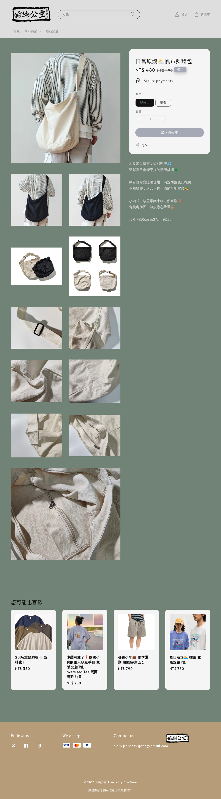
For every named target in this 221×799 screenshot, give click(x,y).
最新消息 (52, 31)
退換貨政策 (125, 790)
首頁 (16, 31)
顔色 (138, 94)
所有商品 (31, 31)
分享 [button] (145, 145)
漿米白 (145, 103)
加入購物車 (169, 132)
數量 (138, 111)
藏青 (163, 103)
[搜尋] (133, 14)
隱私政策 (109, 790)
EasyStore (130, 782)
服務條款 (94, 790)
